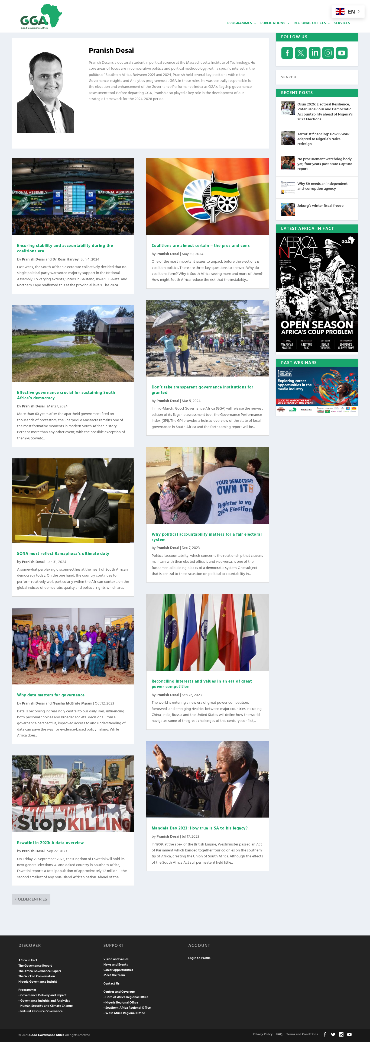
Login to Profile (199, 958)
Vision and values (115, 959)
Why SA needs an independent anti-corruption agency (322, 186)
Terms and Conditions (302, 1034)
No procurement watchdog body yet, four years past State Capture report (324, 164)
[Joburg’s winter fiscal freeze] (288, 209)
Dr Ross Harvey (66, 259)
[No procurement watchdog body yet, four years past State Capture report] (288, 163)
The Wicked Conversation (36, 976)
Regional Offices (310, 23)
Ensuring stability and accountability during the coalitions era (65, 249)
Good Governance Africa (46, 1035)
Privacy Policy (262, 1034)
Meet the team (114, 975)
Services (342, 23)
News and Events (115, 964)
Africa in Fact (27, 960)
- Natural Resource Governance (40, 1011)
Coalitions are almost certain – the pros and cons (201, 246)
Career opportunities (118, 970)
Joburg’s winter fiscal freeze (320, 206)
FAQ (279, 1034)
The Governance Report (35, 966)
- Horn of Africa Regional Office (125, 997)
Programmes (239, 23)
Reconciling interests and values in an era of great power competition (202, 684)
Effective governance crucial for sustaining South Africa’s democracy (66, 395)
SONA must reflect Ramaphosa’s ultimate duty (63, 554)
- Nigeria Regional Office (120, 1002)
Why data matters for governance (51, 695)
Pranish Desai (33, 259)
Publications (272, 23)
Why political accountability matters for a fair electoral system (207, 537)
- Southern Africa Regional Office (127, 1008)
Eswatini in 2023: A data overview (50, 843)
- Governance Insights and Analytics (44, 1001)
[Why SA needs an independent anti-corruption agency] (288, 187)
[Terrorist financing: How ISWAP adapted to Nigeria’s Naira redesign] (288, 138)
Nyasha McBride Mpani (72, 703)
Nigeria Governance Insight (37, 982)
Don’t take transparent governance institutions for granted (203, 390)
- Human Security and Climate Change (45, 1006)
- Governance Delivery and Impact (42, 995)
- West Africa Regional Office (124, 1013)
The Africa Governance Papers (39, 971)
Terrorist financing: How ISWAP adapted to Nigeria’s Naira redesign (323, 139)
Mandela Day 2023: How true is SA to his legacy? (200, 828)
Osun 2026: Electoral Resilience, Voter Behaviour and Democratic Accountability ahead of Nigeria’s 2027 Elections (325, 112)
